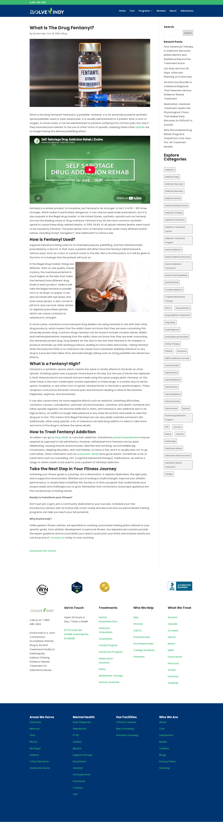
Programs (144, 11)
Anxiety (77, 741)
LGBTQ (137, 630)
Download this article (43, 551)
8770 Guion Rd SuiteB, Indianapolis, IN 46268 (76, 634)
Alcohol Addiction (173, 249)
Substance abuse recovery (177, 455)
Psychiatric (79, 761)
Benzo (171, 643)
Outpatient (105, 639)
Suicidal (78, 768)
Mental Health (84, 717)
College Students (144, 650)
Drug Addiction (183, 308)
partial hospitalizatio (125, 437)
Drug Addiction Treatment (177, 315)
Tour (132, 11)
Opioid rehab (171, 408)
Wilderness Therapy (111, 675)
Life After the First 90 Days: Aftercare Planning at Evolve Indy (178, 73)
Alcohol (172, 617)
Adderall (173, 683)
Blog (64, 33)
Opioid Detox (171, 387)
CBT (75, 794)
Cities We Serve (39, 761)
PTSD (76, 735)
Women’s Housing (127, 735)
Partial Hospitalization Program (175, 417)
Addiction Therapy (173, 212)
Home (122, 11)
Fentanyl (173, 676)
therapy (169, 474)
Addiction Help (172, 177)
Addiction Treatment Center (175, 229)
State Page (170, 441)
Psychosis (79, 781)
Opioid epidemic (173, 394)
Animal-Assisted (109, 682)
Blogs (162, 755)
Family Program (108, 645)
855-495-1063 (39, 2)
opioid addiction (172, 379)
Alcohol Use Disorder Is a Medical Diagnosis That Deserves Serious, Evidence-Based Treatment (178, 90)
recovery (178, 427)
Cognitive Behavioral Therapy (175, 299)
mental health (172, 365)
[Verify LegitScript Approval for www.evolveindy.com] (77, 593)
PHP (167, 427)
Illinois (33, 741)
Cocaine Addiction (173, 289)
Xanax (172, 670)
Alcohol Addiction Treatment (173, 266)
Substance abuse (173, 448)
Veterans (139, 656)
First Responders (143, 643)
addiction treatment (175, 220)
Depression (80, 728)
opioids (140, 127)
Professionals (141, 637)
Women (138, 624)
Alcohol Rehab (171, 282)
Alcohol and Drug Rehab (176, 275)
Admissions (187, 11)
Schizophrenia (81, 774)
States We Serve (40, 768)
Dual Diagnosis (172, 329)
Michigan (35, 748)
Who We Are (168, 717)
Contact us (57, 537)
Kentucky (35, 722)
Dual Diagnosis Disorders (176, 336)
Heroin (172, 637)
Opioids (185, 408)
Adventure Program (111, 652)
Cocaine (173, 630)
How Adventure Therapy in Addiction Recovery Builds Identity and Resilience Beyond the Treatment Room (178, 55)
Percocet (173, 663)
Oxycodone (175, 656)
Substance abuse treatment (173, 464)
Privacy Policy (167, 761)
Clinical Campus (126, 722)
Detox (168, 308)
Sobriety (180, 434)
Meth (171, 650)
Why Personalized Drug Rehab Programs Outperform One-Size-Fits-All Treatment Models (178, 138)
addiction (169, 169)
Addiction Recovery (174, 184)
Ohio (32, 735)
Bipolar (77, 748)
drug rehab (61, 437)
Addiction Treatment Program (175, 240)
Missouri (35, 728)
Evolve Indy (39, 33)
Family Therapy (172, 344)
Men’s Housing (125, 728)
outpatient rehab (87, 454)
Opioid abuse (171, 372)
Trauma (78, 788)
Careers (164, 748)
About (173, 11)
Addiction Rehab (173, 198)
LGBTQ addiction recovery (177, 358)
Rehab (168, 434)
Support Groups (83, 755)
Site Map (164, 768)
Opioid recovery (172, 401)
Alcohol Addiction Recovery (177, 257)
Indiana (168, 351)
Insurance (181, 351)
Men (136, 617)
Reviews (161, 11)
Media (163, 741)
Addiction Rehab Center (176, 205)
